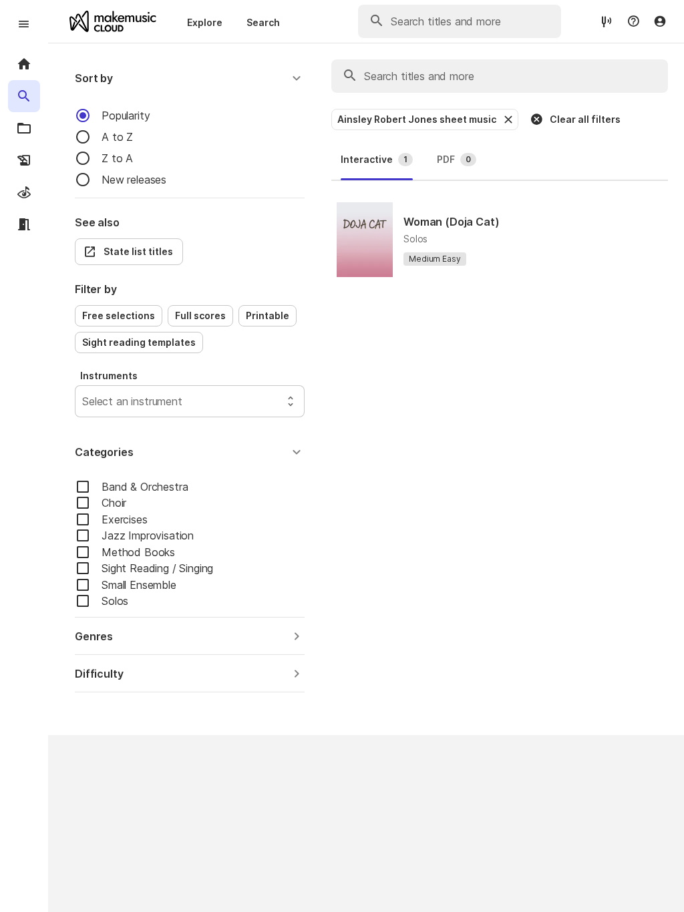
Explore (204, 22)
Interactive (374, 159)
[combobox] (84, 401)
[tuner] (606, 21)
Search (263, 22)
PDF (454, 159)
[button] (189, 78)
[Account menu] (660, 21)
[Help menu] (633, 21)
